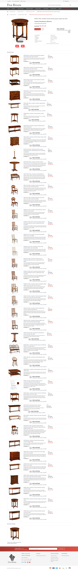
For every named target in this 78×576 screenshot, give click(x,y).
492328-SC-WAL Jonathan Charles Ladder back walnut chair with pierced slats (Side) (34, 321)
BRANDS (60, 8)
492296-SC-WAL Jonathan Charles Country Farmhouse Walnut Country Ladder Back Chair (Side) (34, 260)
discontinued (38, 29)
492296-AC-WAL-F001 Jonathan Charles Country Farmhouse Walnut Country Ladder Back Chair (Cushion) (34, 223)
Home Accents (53, 8)
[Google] (26, 562)
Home (8, 8)
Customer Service (67, 8)
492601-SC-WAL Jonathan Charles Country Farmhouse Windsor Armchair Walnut (33, 381)
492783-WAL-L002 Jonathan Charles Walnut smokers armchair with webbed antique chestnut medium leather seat (34, 427)
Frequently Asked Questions (41, 555)
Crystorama (45, 8)
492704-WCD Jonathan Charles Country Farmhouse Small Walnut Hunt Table (32, 405)
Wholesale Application (65, 555)
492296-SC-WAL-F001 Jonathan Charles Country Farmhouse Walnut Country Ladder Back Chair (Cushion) (34, 273)
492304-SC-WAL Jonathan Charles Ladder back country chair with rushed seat (34, 308)
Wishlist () (66, 1)
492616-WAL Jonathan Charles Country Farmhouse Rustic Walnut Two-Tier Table (35, 393)
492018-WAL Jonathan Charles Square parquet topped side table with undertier (34, 56)
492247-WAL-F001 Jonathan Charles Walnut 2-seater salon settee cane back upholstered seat (34, 174)
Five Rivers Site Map (54, 557)
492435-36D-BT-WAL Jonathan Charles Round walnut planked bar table (34, 333)
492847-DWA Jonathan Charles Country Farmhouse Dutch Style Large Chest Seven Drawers (35, 476)
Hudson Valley (38, 8)
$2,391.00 (43, 26)
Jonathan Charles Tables (30, 11)
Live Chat (23, 1)
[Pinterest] (27, 562)
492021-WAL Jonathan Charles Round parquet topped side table (14, 543)
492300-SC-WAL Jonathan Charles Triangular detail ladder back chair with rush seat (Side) (35, 296)
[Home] (7, 11)
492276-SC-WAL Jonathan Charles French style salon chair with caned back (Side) (34, 198)
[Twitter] (22, 562)
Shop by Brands (12, 11)
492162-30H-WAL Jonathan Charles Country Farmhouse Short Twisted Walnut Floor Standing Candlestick (34, 150)
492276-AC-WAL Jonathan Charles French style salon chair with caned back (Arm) (34, 186)
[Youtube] (29, 562)
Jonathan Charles (29, 8)
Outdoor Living (20, 8)
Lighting (13, 8)
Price (49, 55)
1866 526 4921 (16, 1)
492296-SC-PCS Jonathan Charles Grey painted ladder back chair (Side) (34, 235)
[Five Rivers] (14, 5)
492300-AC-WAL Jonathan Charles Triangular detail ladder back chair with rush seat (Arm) (35, 284)
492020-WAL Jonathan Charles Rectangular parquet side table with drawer (33, 68)
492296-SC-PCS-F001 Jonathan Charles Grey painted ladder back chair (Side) (33, 247)
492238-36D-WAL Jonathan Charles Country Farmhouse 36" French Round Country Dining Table (35, 162)
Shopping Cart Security (54, 558)
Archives (38, 553)
